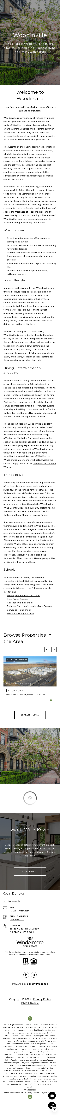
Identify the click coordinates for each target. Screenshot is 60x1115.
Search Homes (30, 715)
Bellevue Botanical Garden (17, 493)
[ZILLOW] (34, 975)
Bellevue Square (47, 441)
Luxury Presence (37, 983)
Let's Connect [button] (30, 871)
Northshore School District (18, 580)
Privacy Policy (42, 999)
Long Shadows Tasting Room (31, 515)
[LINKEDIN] (26, 975)
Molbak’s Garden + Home (31, 438)
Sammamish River (12, 558)
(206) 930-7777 (17, 919)
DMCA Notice (30, 1003)
